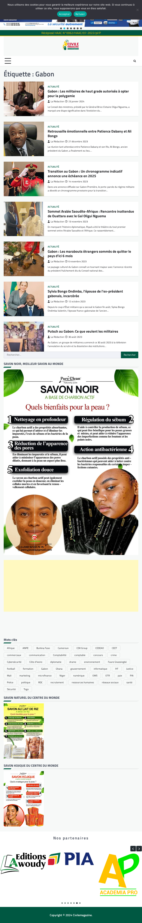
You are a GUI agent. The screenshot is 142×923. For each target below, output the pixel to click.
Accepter (64, 14)
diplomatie (55, 662)
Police (10, 682)
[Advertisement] (71, 586)
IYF (116, 669)
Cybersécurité (14, 662)
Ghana (59, 669)
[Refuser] (137, 10)
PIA (131, 675)
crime (114, 655)
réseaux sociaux (110, 682)
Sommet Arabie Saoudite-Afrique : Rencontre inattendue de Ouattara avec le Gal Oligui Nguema (91, 214)
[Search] (134, 61)
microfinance (45, 675)
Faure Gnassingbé (117, 662)
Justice (129, 669)
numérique (78, 675)
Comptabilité (59, 655)
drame (72, 662)
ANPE (25, 648)
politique (25, 682)
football (11, 669)
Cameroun (63, 648)
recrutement (57, 682)
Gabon (44, 669)
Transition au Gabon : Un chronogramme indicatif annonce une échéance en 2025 (85, 173)
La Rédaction (57, 101)
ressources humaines (83, 682)
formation (28, 669)
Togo (26, 689)
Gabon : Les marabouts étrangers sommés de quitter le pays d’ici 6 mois (89, 254)
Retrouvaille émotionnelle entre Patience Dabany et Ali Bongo (89, 133)
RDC (40, 682)
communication (37, 655)
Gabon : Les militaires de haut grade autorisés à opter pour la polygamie (88, 93)
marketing (24, 675)
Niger (62, 675)
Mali (9, 675)
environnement (92, 662)
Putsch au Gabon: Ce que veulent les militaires (83, 331)
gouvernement (78, 669)
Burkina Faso (43, 648)
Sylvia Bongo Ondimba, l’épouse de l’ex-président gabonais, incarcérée (85, 293)
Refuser (80, 14)
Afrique (11, 648)
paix (120, 675)
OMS (94, 675)
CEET (114, 648)
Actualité (53, 86)
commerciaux (14, 655)
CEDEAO (99, 648)
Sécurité (11, 689)
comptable (79, 655)
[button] (61, 28)
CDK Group (82, 648)
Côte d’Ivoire (35, 662)
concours (98, 655)
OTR (107, 675)
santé (129, 682)
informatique (100, 669)
